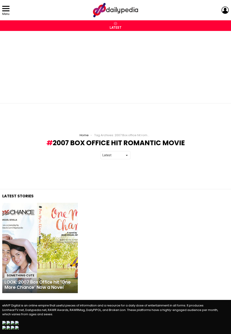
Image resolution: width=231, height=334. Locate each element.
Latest (116, 27)
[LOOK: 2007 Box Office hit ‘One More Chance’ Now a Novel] (40, 248)
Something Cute (20, 275)
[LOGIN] (225, 10)
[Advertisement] (115, 64)
